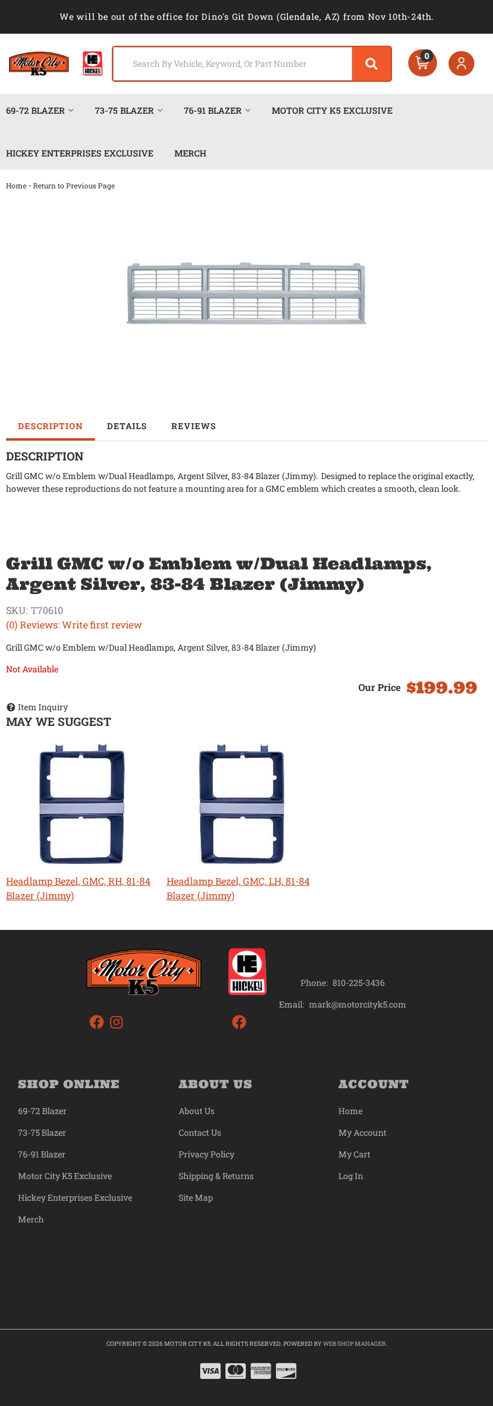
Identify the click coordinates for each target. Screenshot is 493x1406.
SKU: (17, 610)
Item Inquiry (43, 707)
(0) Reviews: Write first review (74, 624)
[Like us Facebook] (97, 1022)
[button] (252, 64)
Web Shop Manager (354, 1344)
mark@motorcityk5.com (357, 1004)
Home (16, 185)
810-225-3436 (358, 982)
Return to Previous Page (74, 185)
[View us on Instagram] (116, 1022)
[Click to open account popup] (461, 64)
